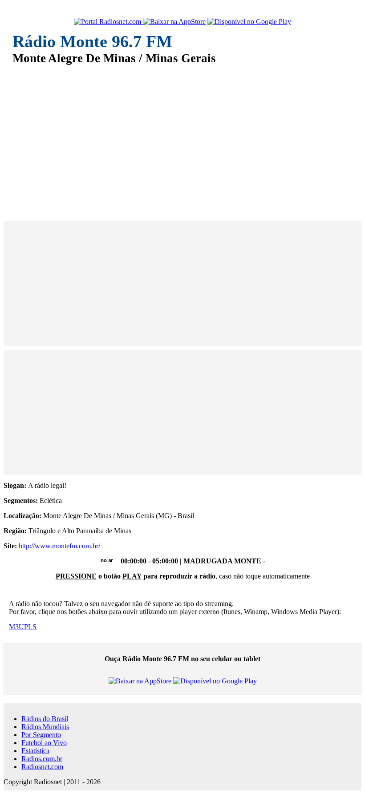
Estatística (35, 750)
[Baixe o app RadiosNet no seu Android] (249, 22)
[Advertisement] (182, 137)
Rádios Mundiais (45, 726)
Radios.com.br (41, 758)
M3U (16, 626)
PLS (30, 626)
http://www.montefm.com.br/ (59, 546)
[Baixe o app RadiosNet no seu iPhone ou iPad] (174, 22)
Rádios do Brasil (44, 718)
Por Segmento (41, 734)
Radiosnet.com (42, 766)
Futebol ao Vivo (44, 742)
